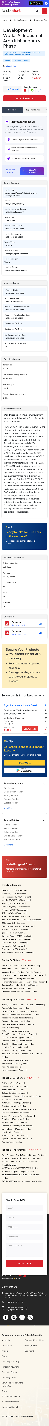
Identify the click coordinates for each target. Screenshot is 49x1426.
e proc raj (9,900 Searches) (13, 946)
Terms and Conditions (34, 1340)
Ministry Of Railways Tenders (13, 1005)
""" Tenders (35, 1158)
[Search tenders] (37, 11)
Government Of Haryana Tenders (15, 1060)
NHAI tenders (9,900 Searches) (14, 943)
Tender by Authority (10, 1361)
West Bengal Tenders (10, 966)
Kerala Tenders (26, 969)
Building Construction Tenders (14, 1093)
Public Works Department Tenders (16, 1008)
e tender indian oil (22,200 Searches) (16, 916)
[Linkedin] (22, 1317)
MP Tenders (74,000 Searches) (14, 910)
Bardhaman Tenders (13, 839)
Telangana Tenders (9, 982)
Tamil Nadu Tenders (10, 975)
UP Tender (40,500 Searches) (14, 913)
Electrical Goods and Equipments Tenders (19, 1109)
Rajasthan (15, 66)
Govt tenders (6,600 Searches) (14, 949)
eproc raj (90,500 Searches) (13, 903)
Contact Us (7, 1345)
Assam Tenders (31, 992)
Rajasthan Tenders (33, 972)
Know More (25, 762)
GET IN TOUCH (24, 1263)
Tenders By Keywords (13, 783)
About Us (6, 1340)
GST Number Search (11, 1396)
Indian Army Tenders (10, 1028)
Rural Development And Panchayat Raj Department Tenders (22, 1055)
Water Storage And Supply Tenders (16, 1103)
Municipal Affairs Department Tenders (17, 1051)
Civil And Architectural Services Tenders (18, 1116)
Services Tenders (37, 1155)
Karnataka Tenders (9, 985)
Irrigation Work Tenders (11, 1132)
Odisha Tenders (25, 982)
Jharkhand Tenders (9, 988)
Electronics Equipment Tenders (14, 1122)
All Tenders (6, 1158)
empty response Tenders (32, 1181)
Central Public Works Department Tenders (19, 1034)
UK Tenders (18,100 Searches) (13, 923)
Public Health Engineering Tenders (15, 1064)
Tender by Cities (9, 1377)
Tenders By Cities (11, 820)
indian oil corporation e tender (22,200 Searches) (22, 920)
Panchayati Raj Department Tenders (16, 1021)
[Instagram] (14, 1317)
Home (4, 20)
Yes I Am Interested (24, 98)
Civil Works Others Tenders (13, 1083)
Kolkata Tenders (11, 832)
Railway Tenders (11, 795)
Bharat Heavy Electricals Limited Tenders (18, 1044)
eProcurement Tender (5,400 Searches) (18, 952)
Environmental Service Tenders (14, 1136)
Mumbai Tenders (11, 828)
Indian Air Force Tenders (11, 1067)
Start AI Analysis (32, 171)
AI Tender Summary (10, 1401)
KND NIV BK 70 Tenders (11, 1181)
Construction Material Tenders (14, 1106)
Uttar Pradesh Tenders (30, 966)
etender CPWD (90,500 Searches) (16, 900)
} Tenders (16, 1158)
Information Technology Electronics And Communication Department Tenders (18, 1039)
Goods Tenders (22, 1155)
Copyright (29, 1351)
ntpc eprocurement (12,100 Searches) (17, 939)
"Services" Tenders (9, 1162)
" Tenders (25, 1158)
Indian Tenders (20, 20)
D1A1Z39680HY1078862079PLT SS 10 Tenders (20, 1168)
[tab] (12, 110)
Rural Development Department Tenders (18, 1024)
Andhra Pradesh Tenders (28, 985)
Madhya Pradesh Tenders (27, 979)
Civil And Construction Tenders (14, 1086)
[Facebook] (5, 1317)
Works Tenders (8, 1155)
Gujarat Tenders (25, 988)
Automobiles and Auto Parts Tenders (17, 1129)
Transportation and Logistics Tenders (17, 1126)
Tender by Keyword (10, 1367)
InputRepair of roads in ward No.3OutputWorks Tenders (21, 1176)
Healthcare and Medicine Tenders (15, 1113)
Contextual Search (10, 1407)
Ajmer (8, 66)
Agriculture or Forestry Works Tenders (17, 1139)
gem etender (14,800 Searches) (14, 933)
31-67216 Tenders (9, 1165)
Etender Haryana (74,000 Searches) (16, 907)
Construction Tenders (14, 791)
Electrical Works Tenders (32, 1096)
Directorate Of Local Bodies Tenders (17, 1018)
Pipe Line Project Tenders (12, 1142)
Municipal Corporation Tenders (14, 1047)
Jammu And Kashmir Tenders (13, 972)
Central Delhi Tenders (13, 835)
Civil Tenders (9, 788)
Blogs (4, 1356)
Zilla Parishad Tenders (35, 1005)
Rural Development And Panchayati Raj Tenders (21, 1015)
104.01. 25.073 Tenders (28, 1162)
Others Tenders (11, 824)
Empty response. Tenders (25, 1171)
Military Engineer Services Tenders (15, 1031)
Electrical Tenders (11, 799)
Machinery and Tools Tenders (13, 1100)
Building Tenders (11, 802)
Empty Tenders (8, 1171)
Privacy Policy (30, 1345)
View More (26, 960)
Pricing (5, 1351)
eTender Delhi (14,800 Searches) (15, 930)
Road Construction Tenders (13, 1090)
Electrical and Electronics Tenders (16, 1119)
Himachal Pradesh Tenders (12, 992)
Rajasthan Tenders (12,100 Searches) (16, 936)
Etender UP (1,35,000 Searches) (14, 890)
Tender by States (9, 1372)
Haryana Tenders (8, 979)
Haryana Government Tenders (14, 1070)
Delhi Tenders (24, 975)
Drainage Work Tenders (11, 1096)
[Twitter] (30, 1317)
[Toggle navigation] (44, 11)
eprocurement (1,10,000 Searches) (16, 897)
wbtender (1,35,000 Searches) (14, 894)
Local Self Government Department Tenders (19, 1011)
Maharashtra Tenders (10, 969)
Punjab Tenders (39, 982)
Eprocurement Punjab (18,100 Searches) (18, 926)
